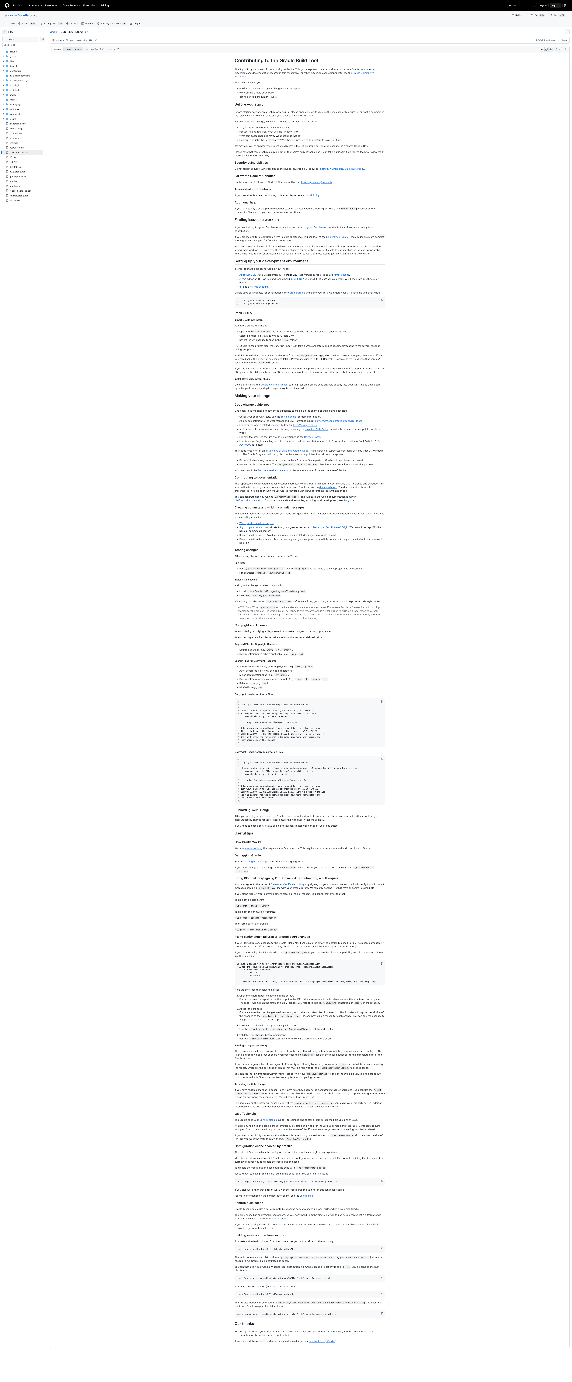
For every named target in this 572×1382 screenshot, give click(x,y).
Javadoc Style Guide (316, 429)
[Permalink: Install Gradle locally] (232, 579)
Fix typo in (76, 40)
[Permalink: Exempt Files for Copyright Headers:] (232, 661)
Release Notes (312, 436)
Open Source (70, 5)
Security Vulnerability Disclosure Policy (342, 168)
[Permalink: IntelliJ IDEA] (232, 313)
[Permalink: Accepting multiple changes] (232, 1084)
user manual (306, 1195)
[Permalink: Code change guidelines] (232, 404)
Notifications (520, 15)
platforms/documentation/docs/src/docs (338, 420)
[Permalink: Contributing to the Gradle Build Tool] (232, 60)
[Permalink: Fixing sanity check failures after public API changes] (232, 937)
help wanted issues (337, 236)
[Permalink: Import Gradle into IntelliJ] (232, 320)
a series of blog (253, 848)
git (240, 286)
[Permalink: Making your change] (232, 396)
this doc (281, 1218)
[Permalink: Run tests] (232, 563)
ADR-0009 (245, 444)
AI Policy (314, 195)
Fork (539, 15)
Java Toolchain (268, 1119)
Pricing (105, 5)
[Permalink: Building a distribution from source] (232, 1235)
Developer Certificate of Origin (330, 527)
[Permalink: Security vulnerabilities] (232, 163)
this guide (348, 500)
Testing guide (288, 416)
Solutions (34, 5)
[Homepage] (7, 5)
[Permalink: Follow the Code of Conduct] (232, 176)
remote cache (341, 274)
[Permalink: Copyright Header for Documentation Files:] (232, 752)
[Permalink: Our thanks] (232, 1324)
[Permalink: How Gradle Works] (232, 842)
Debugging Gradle (254, 861)
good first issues (316, 227)
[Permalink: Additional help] (232, 202)
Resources (51, 5)
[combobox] (25, 45)
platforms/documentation (249, 500)
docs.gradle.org (328, 487)
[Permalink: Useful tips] (232, 833)
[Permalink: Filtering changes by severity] (232, 1045)
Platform (18, 5)
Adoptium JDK (247, 274)
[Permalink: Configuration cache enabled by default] (232, 1146)
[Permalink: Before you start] (232, 104)
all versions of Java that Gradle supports (288, 450)
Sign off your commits (252, 527)
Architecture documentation (273, 470)
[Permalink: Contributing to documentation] (232, 477)
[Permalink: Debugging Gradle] (232, 855)
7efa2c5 (539, 40)
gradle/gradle (297, 292)
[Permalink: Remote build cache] (232, 1203)
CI (263, 825)
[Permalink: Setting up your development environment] (232, 261)
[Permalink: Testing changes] (232, 550)
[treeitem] (22, 152)
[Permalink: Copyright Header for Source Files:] (232, 694)
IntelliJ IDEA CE (299, 278)
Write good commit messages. (256, 523)
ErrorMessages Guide (305, 424)
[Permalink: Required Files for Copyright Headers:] (232, 644)
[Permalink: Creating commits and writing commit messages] (232, 507)
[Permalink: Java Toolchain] (232, 1114)
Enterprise (89, 5)
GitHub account (259, 286)
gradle (12, 15)
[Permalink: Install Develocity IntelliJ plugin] (232, 379)
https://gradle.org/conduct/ (316, 182)
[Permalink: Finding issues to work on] (232, 219)
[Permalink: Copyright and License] (232, 625)
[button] (382, 300)
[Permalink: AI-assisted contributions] (232, 189)
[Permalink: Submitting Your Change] (232, 810)
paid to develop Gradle (322, 1341)
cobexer (60, 40)
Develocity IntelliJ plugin (274, 384)
